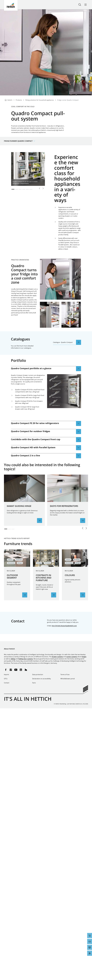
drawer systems (57, 657)
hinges (84, 657)
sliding (13, 659)
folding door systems (25, 659)
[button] (82, 528)
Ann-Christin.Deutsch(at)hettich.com (64, 626)
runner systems (71, 657)
